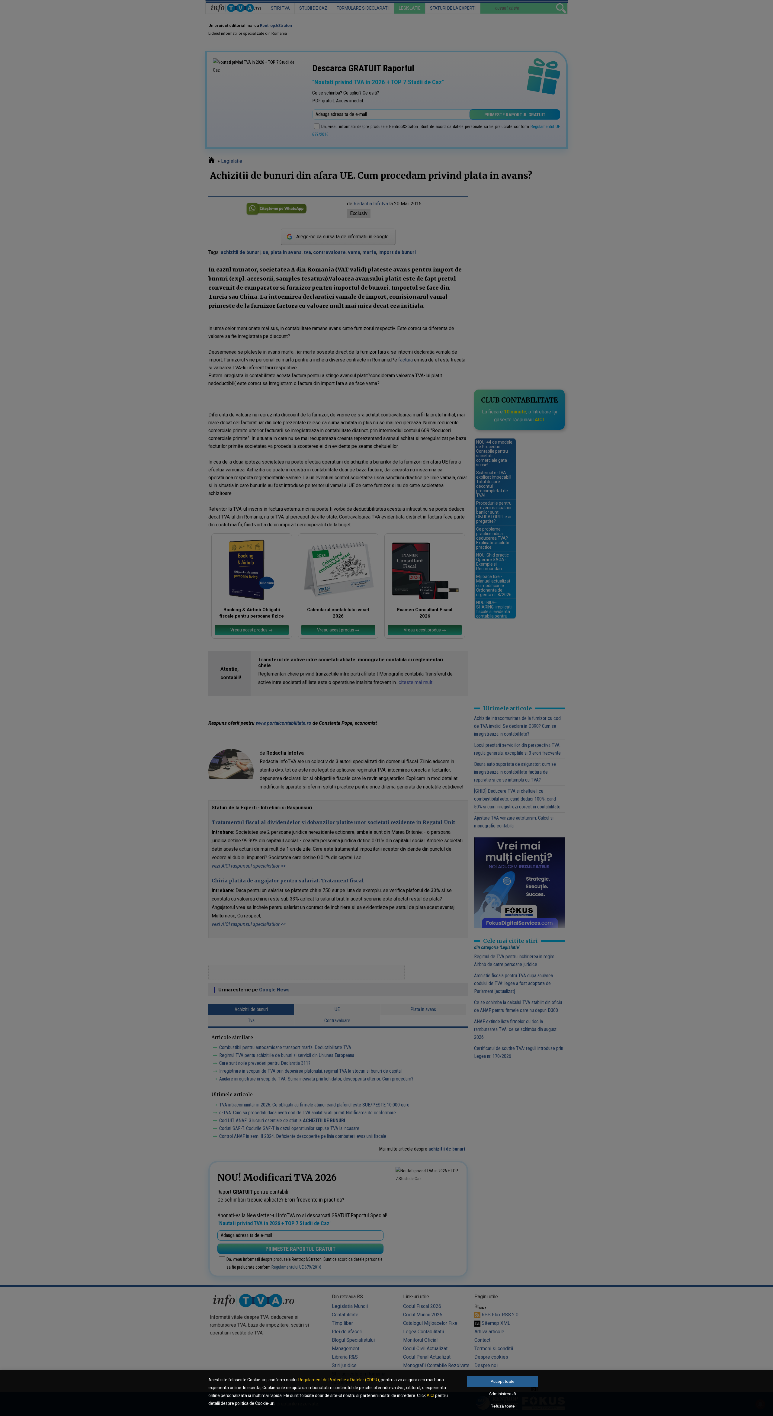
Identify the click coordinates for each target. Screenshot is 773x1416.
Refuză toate (502, 1406)
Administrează (502, 1393)
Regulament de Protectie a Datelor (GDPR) (338, 1379)
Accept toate (503, 1381)
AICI (430, 1395)
